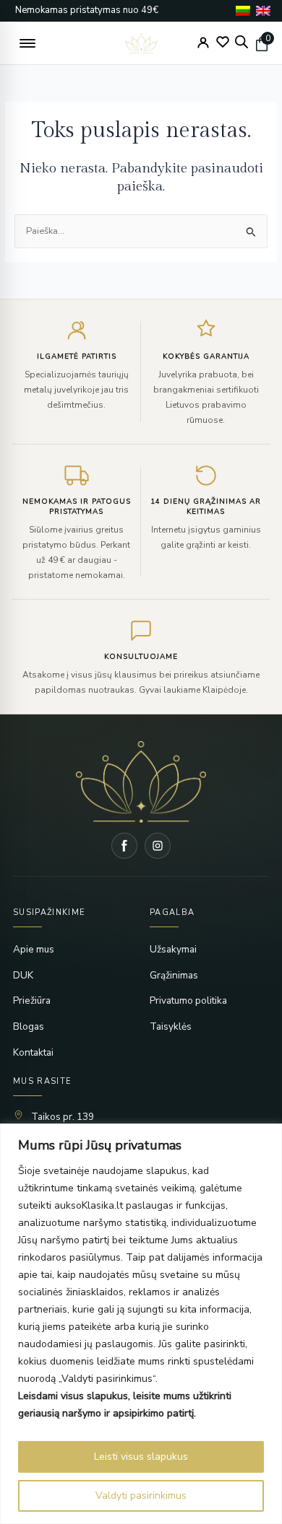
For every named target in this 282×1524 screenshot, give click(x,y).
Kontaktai (33, 1052)
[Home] (141, 782)
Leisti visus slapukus (141, 1456)
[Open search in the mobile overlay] (241, 41)
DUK (23, 975)
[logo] (141, 43)
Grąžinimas (174, 975)
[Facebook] (124, 846)
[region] (141, 1324)
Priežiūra (32, 1000)
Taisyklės (171, 1026)
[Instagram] (158, 846)
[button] (27, 43)
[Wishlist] (222, 41)
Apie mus (33, 949)
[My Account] (203, 42)
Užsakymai (173, 949)
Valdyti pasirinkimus (141, 1495)
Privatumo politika (188, 1000)
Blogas (28, 1026)
